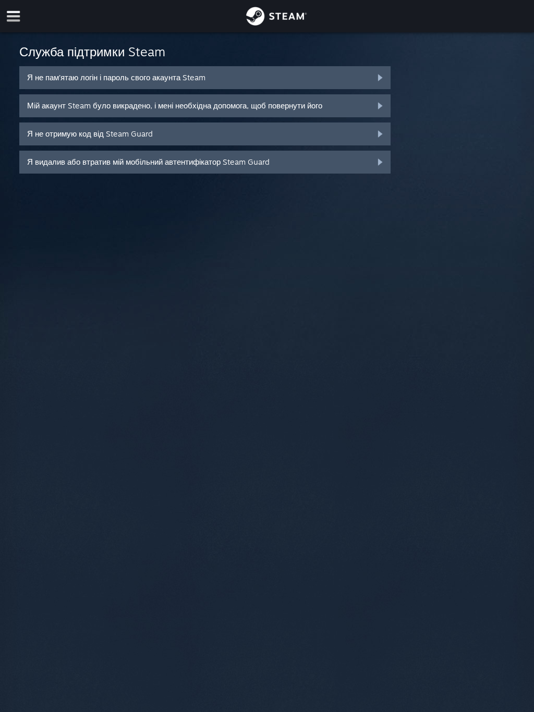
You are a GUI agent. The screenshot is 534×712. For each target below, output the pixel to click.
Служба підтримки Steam (92, 51)
